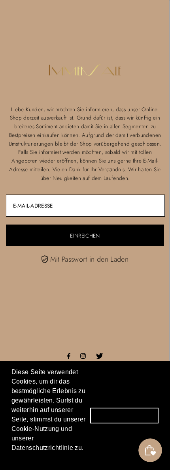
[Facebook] (68, 356)
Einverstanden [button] (124, 415)
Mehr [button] (21, 458)
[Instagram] (83, 356)
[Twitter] (99, 356)
